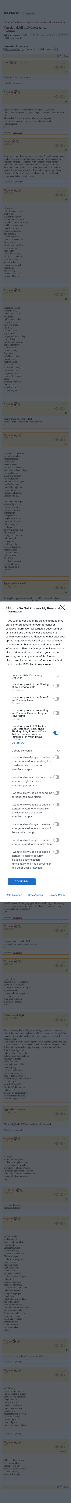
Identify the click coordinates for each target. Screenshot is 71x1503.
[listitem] (35, 676)
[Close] (63, 608)
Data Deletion (14, 894)
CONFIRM (22, 881)
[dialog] (35, 751)
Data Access (35, 894)
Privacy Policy (57, 894)
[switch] (56, 685)
